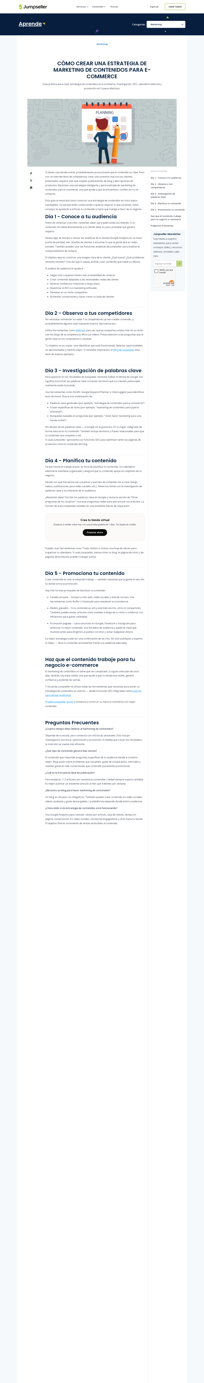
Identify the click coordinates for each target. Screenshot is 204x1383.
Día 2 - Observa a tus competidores (161, 186)
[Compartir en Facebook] (31, 173)
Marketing (156, 24)
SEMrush (80, 330)
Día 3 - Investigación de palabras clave (163, 195)
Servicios (81, 6)
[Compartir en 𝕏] (31, 180)
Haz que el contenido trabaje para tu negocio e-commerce (166, 218)
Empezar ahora (95, 532)
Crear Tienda (175, 6)
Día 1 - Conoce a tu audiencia (166, 177)
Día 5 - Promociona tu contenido (168, 209)
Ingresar (154, 6)
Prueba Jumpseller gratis (59, 701)
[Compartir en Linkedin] (31, 188)
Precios (114, 6)
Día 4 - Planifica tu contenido (166, 203)
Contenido (97, 6)
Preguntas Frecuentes (162, 225)
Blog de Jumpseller (123, 349)
